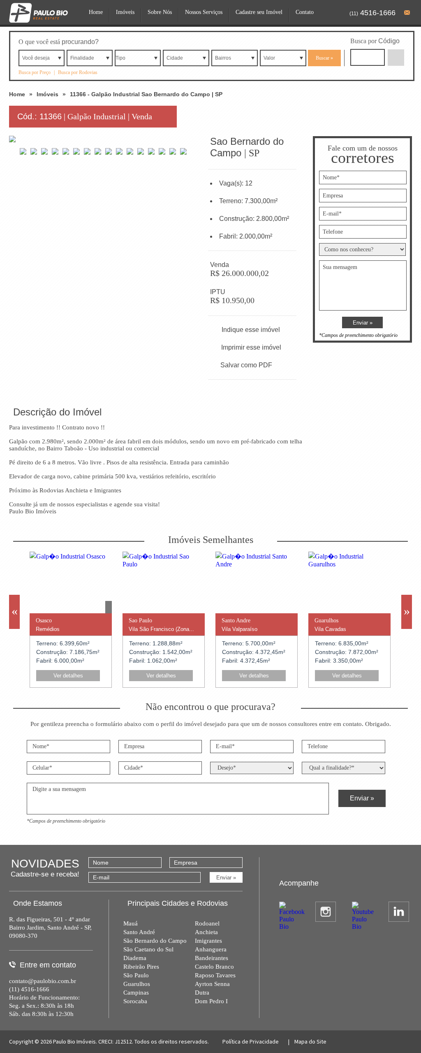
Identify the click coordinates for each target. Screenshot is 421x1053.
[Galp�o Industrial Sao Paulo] (164, 564)
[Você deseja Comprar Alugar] (42, 58)
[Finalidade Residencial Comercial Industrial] (90, 58)
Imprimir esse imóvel (251, 347)
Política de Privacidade (250, 1041)
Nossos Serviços (203, 12)
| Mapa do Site (306, 1041)
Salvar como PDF (246, 365)
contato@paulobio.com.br (42, 981)
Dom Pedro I (211, 1001)
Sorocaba (135, 1001)
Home (96, 12)
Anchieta (206, 932)
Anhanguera (211, 949)
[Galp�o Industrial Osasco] (67, 556)
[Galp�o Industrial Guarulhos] (349, 564)
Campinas (136, 992)
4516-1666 (372, 13)
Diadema (134, 958)
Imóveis (125, 12)
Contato (305, 12)
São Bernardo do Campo (155, 940)
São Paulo (136, 975)
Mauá (130, 923)
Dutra (202, 992)
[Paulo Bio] (33, 51)
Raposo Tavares (215, 975)
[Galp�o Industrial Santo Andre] (256, 564)
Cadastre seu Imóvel (259, 12)
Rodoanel (207, 923)
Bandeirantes (211, 958)
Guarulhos (136, 984)
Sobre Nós (160, 12)
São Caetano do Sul (148, 949)
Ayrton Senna (212, 984)
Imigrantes (208, 940)
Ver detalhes (68, 676)
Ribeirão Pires (141, 966)
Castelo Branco (214, 966)
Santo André (139, 932)
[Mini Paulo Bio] (38, 23)
